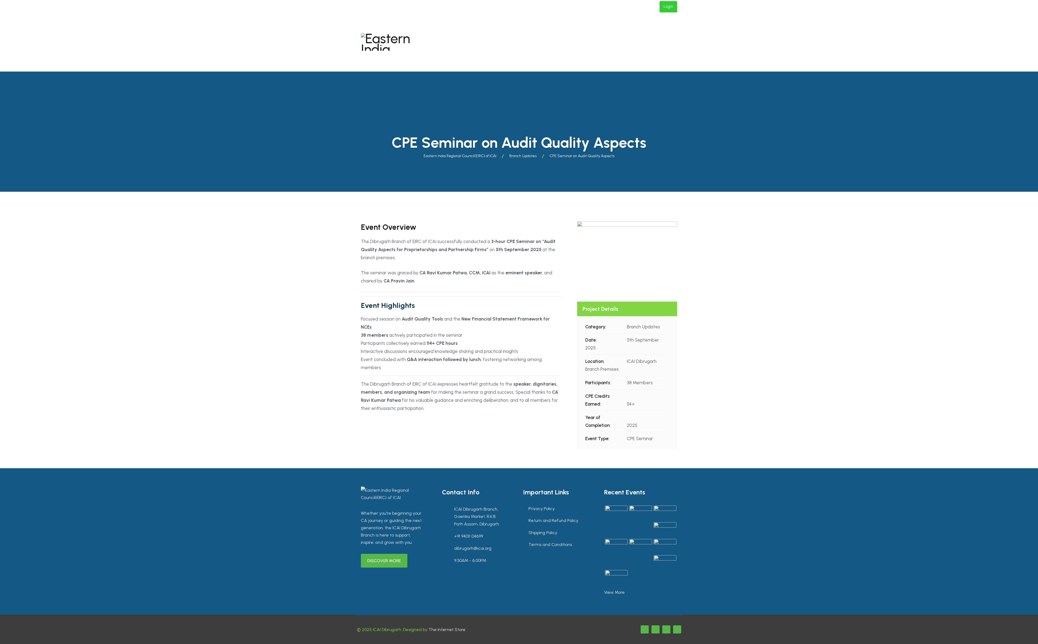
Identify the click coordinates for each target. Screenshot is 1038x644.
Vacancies (614, 28)
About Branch (461, 28)
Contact (579, 28)
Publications (539, 28)
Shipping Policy (542, 532)
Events (501, 28)
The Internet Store (446, 629)
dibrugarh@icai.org (384, 6)
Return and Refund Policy (553, 520)
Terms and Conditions (550, 544)
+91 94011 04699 (434, 6)
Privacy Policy (541, 508)
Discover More (384, 560)
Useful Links (459, 57)
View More (614, 592)
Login (668, 6)
